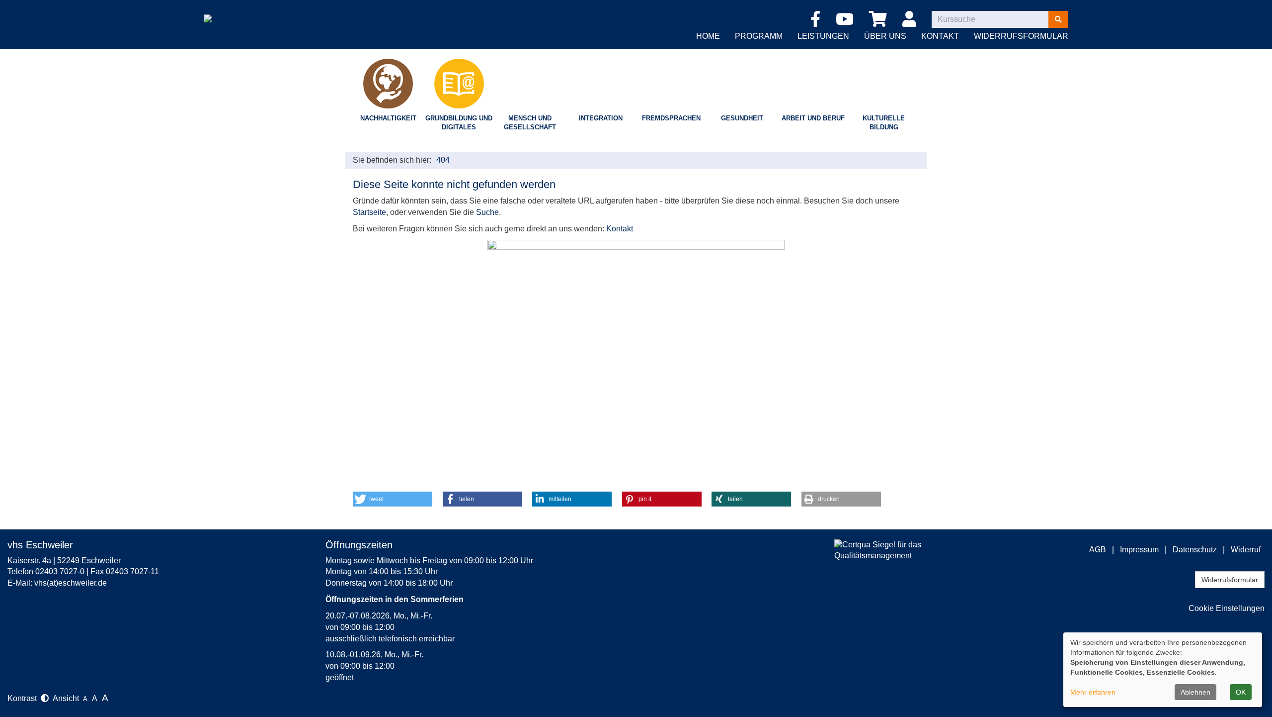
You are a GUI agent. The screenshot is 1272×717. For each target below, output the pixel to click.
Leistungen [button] (823, 36)
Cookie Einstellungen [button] (1227, 608)
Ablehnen (1195, 692)
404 (443, 160)
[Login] (911, 19)
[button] (392, 499)
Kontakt (619, 228)
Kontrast (24, 698)
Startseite (369, 212)
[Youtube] (846, 22)
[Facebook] (817, 22)
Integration (601, 118)
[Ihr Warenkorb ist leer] (879, 19)
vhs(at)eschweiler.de (70, 583)
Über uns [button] (885, 36)
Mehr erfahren (1092, 692)
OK (1241, 692)
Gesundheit (742, 118)
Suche (487, 212)
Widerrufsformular (1021, 36)
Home (708, 36)
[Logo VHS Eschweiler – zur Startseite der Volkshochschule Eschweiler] (253, 12)
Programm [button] (759, 36)
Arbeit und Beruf (813, 118)
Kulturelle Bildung (884, 122)
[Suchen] (1058, 19)
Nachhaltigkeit (388, 118)
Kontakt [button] (940, 36)
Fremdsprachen (671, 118)
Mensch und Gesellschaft (530, 122)
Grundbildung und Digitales (458, 122)
